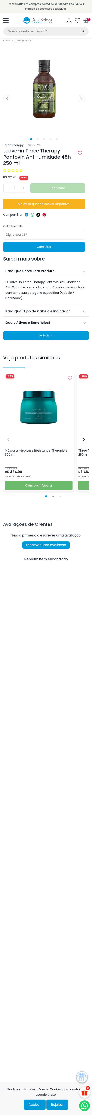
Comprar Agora (38, 485)
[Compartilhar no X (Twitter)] (38, 215)
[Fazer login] (69, 20)
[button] (6, 20)
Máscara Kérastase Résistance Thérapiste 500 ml (36, 453)
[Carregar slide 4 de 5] (50, 139)
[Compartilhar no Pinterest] (44, 215)
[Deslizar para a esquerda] (6, 98)
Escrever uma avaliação (46, 544)
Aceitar (34, 1104)
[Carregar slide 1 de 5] (31, 139)
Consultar (44, 247)
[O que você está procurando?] (83, 31)
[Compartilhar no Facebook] (26, 215)
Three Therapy (23, 40)
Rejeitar (57, 1104)
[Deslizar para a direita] (81, 98)
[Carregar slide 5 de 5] (57, 139)
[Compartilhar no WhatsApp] (32, 215)
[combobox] (46, 31)
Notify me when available (44, 204)
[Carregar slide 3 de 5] (44, 139)
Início (6, 40)
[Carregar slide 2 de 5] (37, 139)
